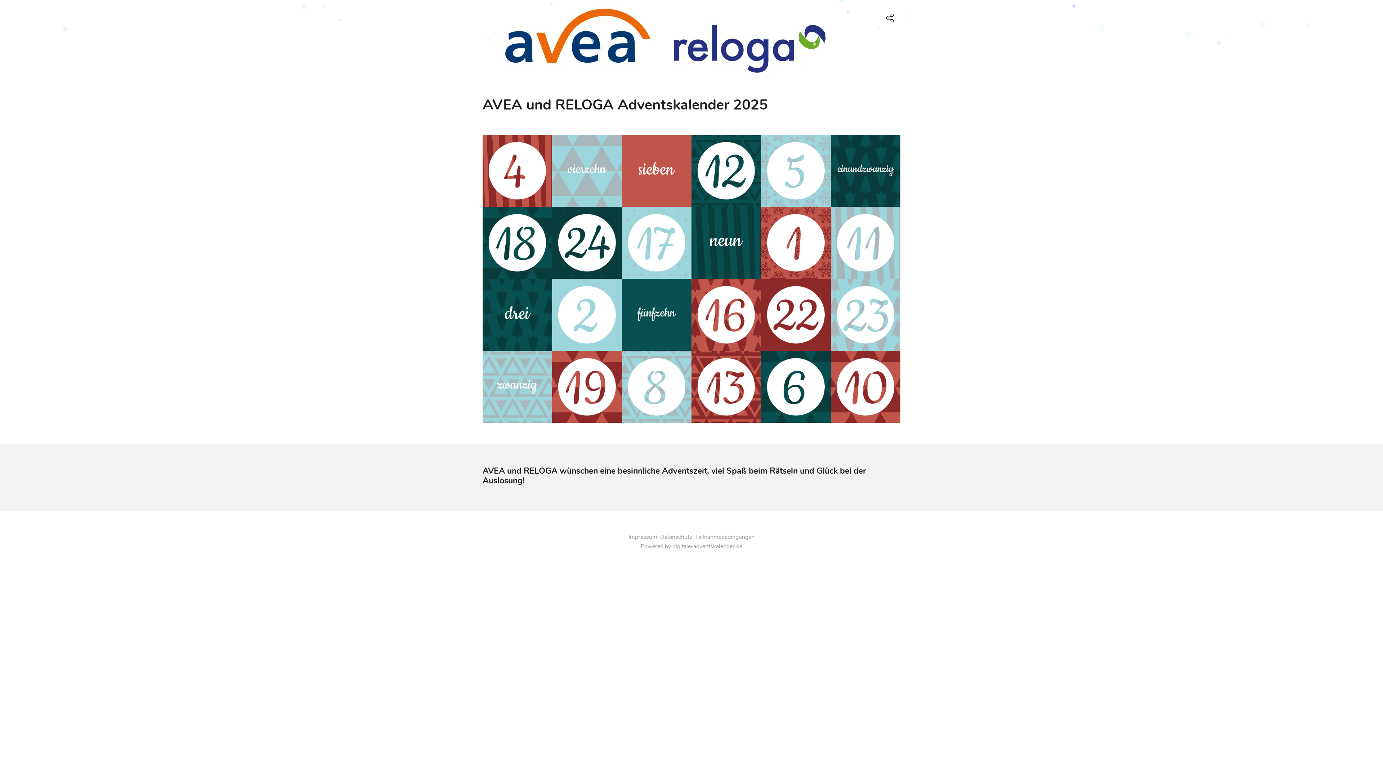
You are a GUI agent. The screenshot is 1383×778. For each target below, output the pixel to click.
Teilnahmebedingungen (725, 537)
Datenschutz (676, 537)
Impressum (642, 537)
